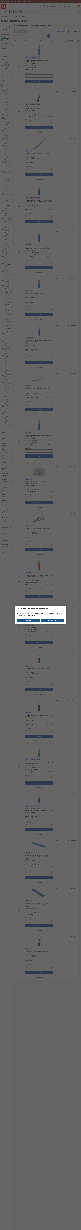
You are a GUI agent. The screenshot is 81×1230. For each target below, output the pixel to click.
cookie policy (22, 615)
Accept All (28, 621)
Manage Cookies (53, 621)
